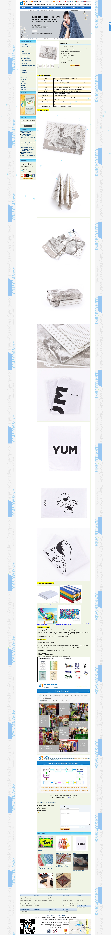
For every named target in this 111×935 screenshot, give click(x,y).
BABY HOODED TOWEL (26, 60)
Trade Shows (51, 900)
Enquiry (47, 915)
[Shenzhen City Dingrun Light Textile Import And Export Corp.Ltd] (23, 2)
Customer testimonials (53, 898)
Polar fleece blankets (81, 902)
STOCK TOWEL (24, 72)
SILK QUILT (23, 89)
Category (25, 38)
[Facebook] (33, 175)
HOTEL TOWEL (24, 56)
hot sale (54, 802)
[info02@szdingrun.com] (38, 812)
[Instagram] (25, 175)
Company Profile (51, 897)
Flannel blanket (80, 903)
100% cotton (49, 802)
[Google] (30, 175)
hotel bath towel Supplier (46, 604)
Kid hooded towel (66, 898)
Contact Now (28, 178)
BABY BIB (23, 49)
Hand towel (23, 85)
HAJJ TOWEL (24, 63)
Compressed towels (81, 907)
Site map (63, 915)
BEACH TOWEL (24, 44)
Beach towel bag (66, 897)
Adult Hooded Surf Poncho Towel (28, 65)
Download (82, 7)
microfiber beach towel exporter (63, 624)
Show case (73, 7)
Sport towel (23, 79)
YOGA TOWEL (24, 67)
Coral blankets (80, 900)
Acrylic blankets (80, 898)
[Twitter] (27, 175)
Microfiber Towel (51, 913)
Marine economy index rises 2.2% (28, 133)
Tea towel (38, 38)
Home (23, 7)
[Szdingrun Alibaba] (22, 175)
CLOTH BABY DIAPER (26, 46)
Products (32, 7)
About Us (40, 7)
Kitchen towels (24, 77)
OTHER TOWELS (31, 38)
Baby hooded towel (24, 911)
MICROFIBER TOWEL (25, 58)
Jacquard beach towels (67, 900)
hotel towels (65, 911)
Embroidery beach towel (68, 903)
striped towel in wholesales (71, 604)
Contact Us (63, 7)
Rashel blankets (80, 897)
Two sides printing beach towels (69, 902)
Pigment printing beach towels (69, 905)
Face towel (23, 87)
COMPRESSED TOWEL (26, 53)
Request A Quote (87, 3)
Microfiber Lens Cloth (52, 911)
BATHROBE (23, 70)
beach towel (67, 797)
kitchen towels (43, 802)
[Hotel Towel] (55, 37)
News (55, 7)
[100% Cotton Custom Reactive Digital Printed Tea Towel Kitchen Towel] (48, 52)
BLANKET (23, 51)
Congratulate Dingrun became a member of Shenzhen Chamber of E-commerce (41, 902)
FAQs (48, 7)
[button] (89, 24)
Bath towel (23, 83)
